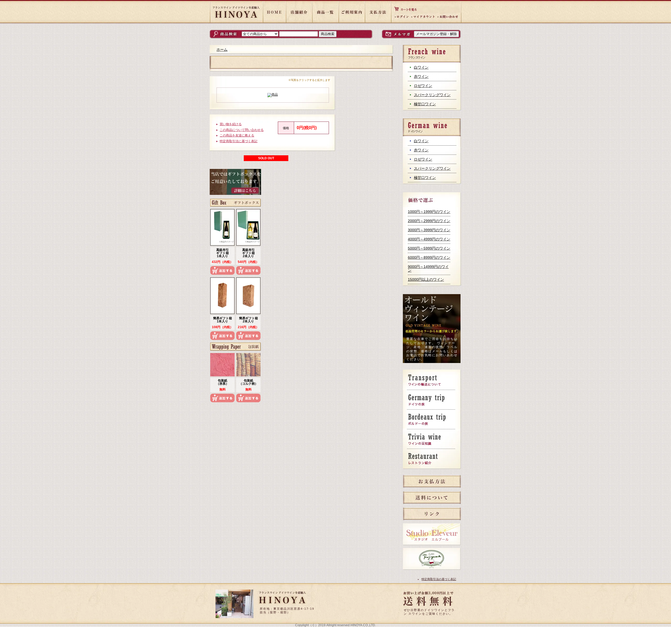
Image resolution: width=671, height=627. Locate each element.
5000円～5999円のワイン (429, 248)
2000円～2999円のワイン (429, 221)
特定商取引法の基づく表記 (438, 579)
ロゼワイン (423, 86)
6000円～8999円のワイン (429, 257)
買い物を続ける (231, 124)
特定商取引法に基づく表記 (238, 141)
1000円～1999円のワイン (429, 212)
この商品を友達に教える (237, 135)
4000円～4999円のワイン (429, 239)
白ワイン (421, 67)
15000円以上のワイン (426, 279)
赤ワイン (421, 76)
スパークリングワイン (432, 95)
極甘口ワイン (425, 104)
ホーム (222, 49)
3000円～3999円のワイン (429, 230)
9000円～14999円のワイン (428, 268)
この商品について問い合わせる (242, 130)
